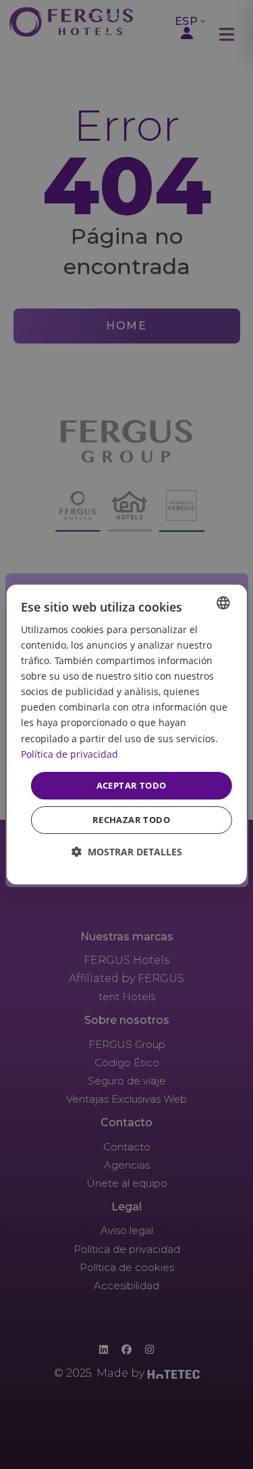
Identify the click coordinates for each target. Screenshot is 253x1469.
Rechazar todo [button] (131, 820)
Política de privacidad (69, 754)
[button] (127, 851)
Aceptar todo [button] (131, 785)
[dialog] (126, 735)
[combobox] (223, 603)
